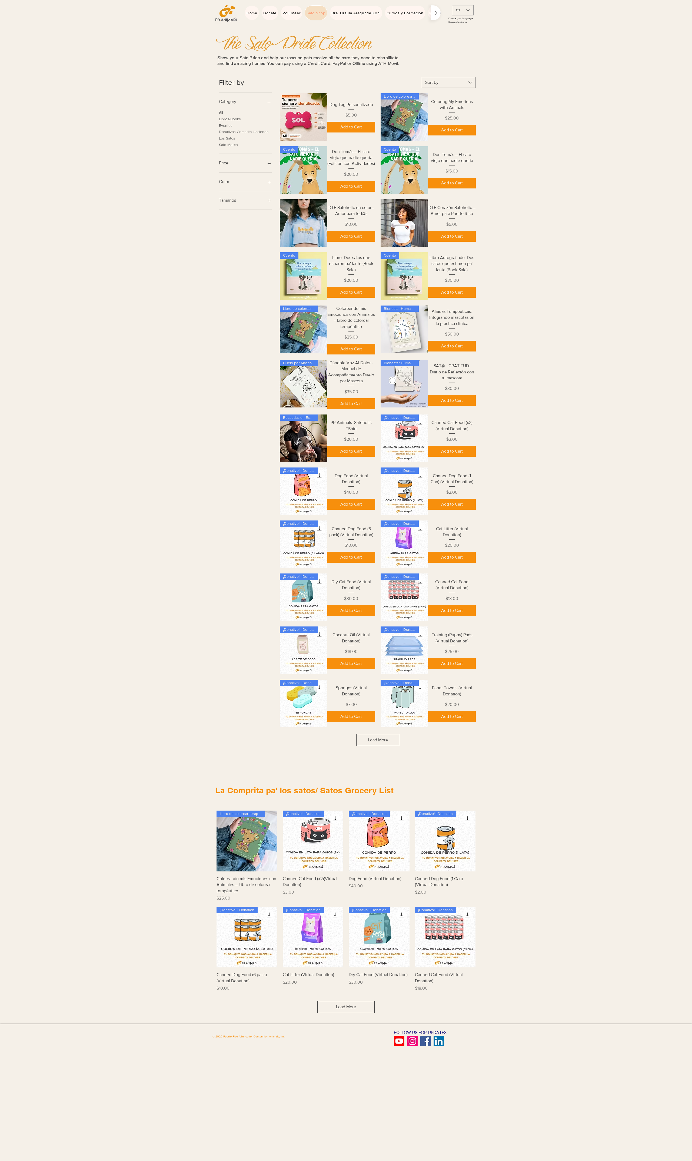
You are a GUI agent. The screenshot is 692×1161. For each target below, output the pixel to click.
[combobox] (449, 82)
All (221, 112)
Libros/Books (230, 119)
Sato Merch (228, 144)
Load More (378, 740)
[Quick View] (303, 117)
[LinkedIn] (439, 1041)
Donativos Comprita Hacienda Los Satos (243, 135)
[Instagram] (412, 1041)
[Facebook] (425, 1041)
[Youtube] (399, 1041)
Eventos (225, 125)
